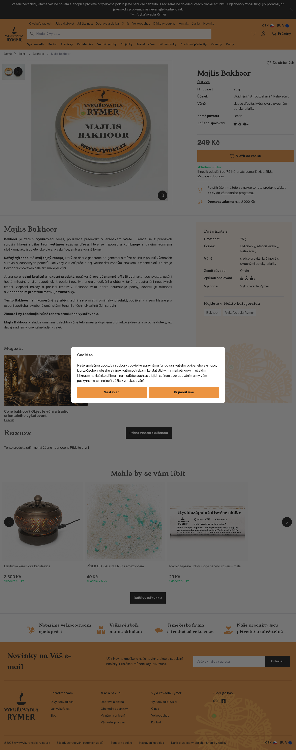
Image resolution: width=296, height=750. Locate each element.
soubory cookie (126, 365)
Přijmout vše (184, 392)
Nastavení (112, 392)
